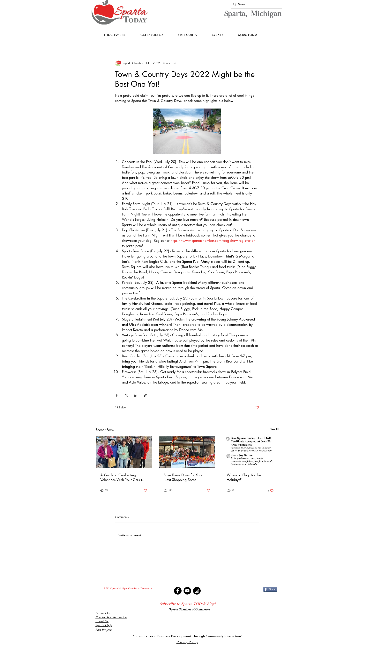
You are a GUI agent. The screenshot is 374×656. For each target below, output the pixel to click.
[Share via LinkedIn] (136, 395)
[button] (114, 33)
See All (274, 429)
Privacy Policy (187, 642)
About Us (101, 621)
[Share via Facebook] (117, 395)
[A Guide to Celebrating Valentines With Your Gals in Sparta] (124, 452)
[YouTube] (187, 591)
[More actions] (256, 62)
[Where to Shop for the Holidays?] (250, 452)
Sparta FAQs (103, 625)
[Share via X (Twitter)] (126, 395)
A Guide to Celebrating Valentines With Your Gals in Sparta (122, 477)
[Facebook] (178, 591)
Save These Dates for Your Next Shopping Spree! (183, 477)
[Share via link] (145, 395)
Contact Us (103, 613)
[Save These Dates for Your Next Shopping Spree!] (187, 452)
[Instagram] (197, 591)
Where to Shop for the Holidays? (244, 477)
